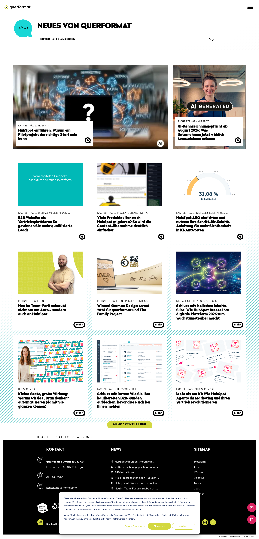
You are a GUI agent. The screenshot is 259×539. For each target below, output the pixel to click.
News (197, 483)
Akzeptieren (159, 526)
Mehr (88, 140)
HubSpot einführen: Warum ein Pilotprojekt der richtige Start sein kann (47, 135)
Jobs (197, 488)
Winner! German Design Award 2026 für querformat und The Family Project (123, 310)
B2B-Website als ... (126, 472)
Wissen (198, 472)
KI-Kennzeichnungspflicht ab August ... (138, 467)
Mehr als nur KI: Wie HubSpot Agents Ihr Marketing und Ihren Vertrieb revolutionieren (203, 398)
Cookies (223, 537)
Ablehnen (183, 526)
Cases (197, 467)
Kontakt (199, 494)
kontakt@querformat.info (61, 487)
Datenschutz (249, 537)
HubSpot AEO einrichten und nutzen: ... (138, 483)
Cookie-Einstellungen (135, 526)
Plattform (200, 461)
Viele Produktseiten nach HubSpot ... (137, 478)
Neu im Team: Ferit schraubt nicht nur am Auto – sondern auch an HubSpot (42, 310)
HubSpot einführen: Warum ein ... (134, 461)
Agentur (199, 478)
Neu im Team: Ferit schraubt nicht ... (136, 488)
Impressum (235, 537)
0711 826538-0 (55, 477)
